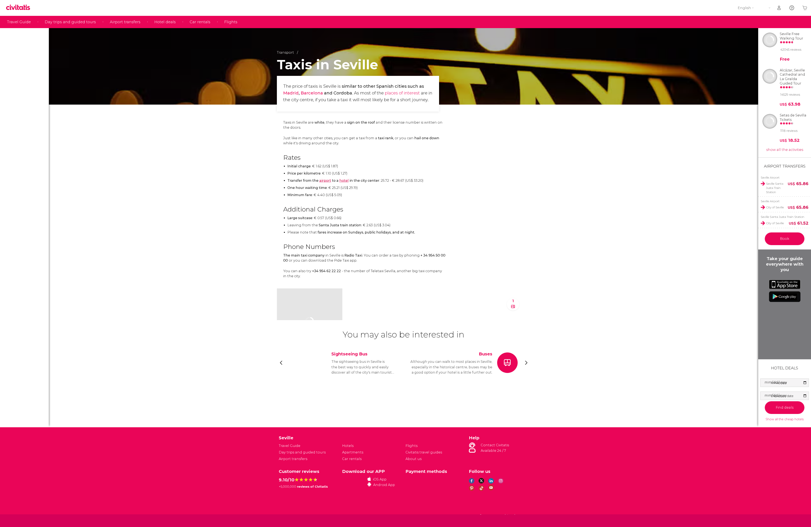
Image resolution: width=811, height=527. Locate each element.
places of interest (402, 93)
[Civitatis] (289, 520)
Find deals (784, 407)
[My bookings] (779, 8)
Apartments (352, 452)
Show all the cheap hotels (785, 419)
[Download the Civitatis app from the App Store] (784, 284)
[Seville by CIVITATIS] (19, 7)
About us (414, 459)
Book (784, 239)
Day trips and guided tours (70, 22)
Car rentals (200, 22)
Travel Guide (19, 22)
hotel (344, 181)
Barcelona (312, 93)
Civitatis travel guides (424, 452)
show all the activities (784, 150)
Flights (230, 22)
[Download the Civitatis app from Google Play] (784, 296)
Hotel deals (165, 22)
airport (325, 181)
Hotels (348, 446)
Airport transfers (125, 22)
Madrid (291, 93)
